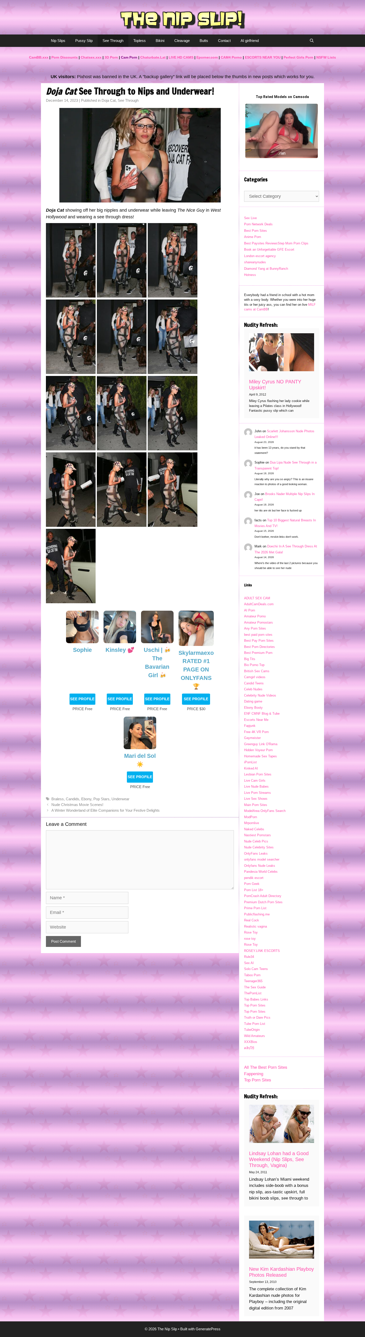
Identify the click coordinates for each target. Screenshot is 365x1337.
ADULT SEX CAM (257, 598)
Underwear (120, 799)
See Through (113, 40)
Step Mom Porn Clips (293, 243)
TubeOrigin (252, 1030)
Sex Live (250, 218)
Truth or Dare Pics (257, 1017)
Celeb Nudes (253, 689)
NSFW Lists (326, 57)
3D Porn (111, 57)
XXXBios (250, 1042)
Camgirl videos (254, 677)
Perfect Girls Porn (298, 57)
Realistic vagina (255, 926)
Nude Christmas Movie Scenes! (77, 804)
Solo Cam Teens (256, 969)
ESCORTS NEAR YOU (263, 57)
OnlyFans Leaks (256, 853)
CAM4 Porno (231, 57)
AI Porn (249, 610)
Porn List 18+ (253, 890)
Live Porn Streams (257, 793)
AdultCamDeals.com (259, 604)
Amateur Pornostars (258, 622)
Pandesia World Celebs (261, 871)
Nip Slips (58, 40)
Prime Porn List (255, 908)
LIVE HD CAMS (181, 57)
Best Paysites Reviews (261, 243)
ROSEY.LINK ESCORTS (262, 951)
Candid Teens (254, 683)
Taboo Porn (252, 975)
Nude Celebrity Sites (259, 847)
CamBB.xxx (38, 57)
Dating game (253, 701)
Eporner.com (207, 57)
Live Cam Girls (254, 780)
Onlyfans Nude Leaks (259, 866)
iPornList (250, 762)
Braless (57, 799)
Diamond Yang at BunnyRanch (266, 268)
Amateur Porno (255, 616)
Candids (72, 799)
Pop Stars (101, 799)
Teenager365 (253, 981)
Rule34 (249, 957)
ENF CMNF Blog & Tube (262, 713)
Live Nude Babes (256, 786)
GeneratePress (208, 1329)
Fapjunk (250, 726)
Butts (204, 40)
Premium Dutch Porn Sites (263, 902)
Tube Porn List (254, 1024)
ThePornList (252, 993)
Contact (224, 40)
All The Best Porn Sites (265, 1067)
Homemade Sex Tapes (260, 756)
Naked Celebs (254, 829)
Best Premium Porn (258, 653)
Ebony (86, 799)
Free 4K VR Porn (256, 732)
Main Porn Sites (255, 805)
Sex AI (249, 963)
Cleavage (182, 40)
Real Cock (251, 920)
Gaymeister (252, 738)
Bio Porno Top (254, 665)
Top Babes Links (256, 999)
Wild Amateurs (254, 1036)
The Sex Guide (255, 987)
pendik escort (253, 878)
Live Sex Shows (255, 799)
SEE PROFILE (82, 699)
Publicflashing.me (257, 914)
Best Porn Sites (255, 231)
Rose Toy (251, 932)
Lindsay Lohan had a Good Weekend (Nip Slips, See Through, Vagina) (279, 1159)
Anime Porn (252, 237)
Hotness (250, 275)
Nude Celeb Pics (256, 841)
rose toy (250, 938)
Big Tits (249, 659)
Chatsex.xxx (91, 57)
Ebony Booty (253, 707)
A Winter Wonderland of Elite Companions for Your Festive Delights (105, 810)
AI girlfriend (250, 40)
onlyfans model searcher (261, 859)
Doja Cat (109, 100)
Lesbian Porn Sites (257, 774)
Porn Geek (251, 884)
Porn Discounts (64, 57)
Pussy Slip (84, 40)
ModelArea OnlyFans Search (265, 811)
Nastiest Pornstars (257, 835)
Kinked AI (251, 768)
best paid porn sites (258, 634)
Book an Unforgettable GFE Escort (269, 249)
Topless (139, 40)
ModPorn (250, 817)
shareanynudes (255, 262)
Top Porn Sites (254, 1005)
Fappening (253, 1073)
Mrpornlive (251, 823)
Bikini (160, 40)
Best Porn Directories (259, 647)
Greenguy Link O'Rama (260, 744)
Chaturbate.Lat (153, 57)
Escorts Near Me (256, 720)
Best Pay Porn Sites (259, 640)
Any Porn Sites (255, 628)
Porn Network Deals (258, 224)
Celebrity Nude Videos (260, 695)
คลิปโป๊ (249, 1048)
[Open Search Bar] (311, 40)
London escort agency (260, 256)
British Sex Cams (256, 671)
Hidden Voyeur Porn (258, 750)
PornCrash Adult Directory (262, 896)
